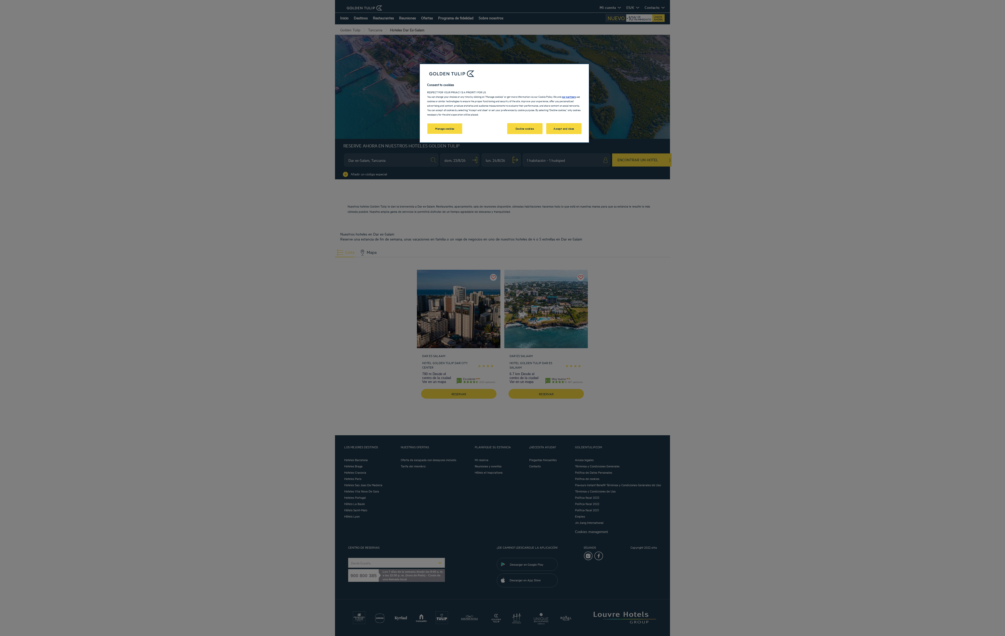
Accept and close (564, 128)
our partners (569, 96)
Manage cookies (444, 128)
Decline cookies (525, 128)
